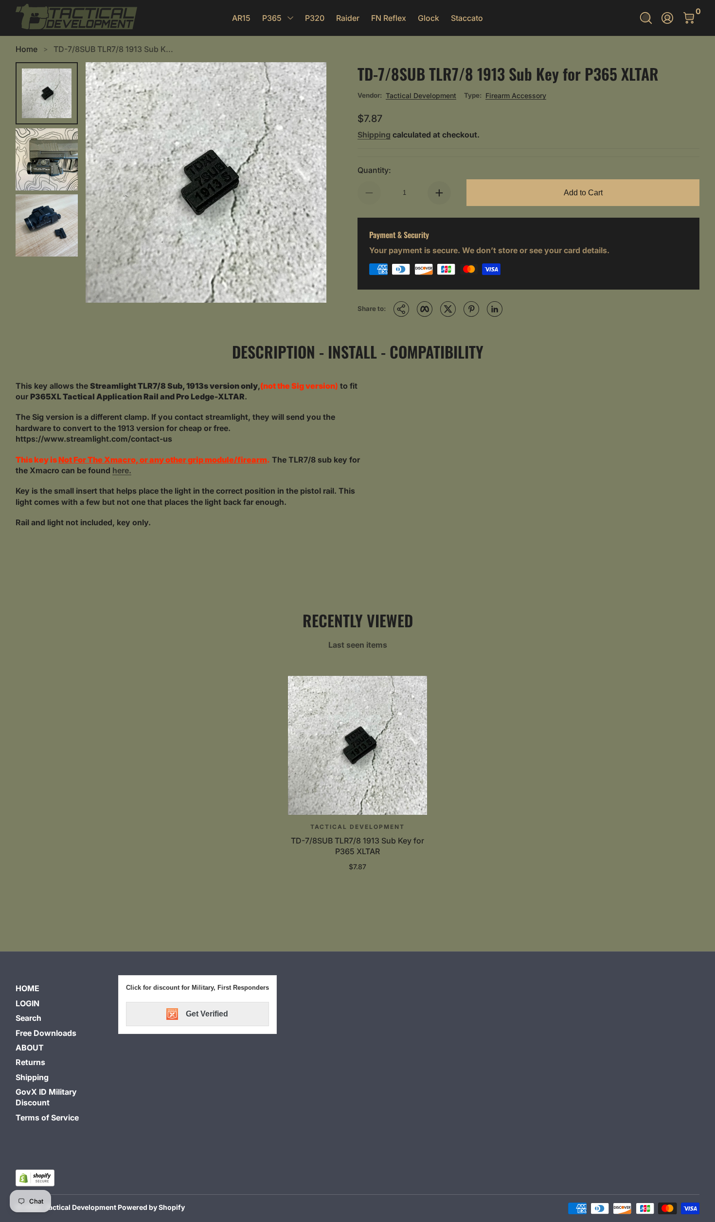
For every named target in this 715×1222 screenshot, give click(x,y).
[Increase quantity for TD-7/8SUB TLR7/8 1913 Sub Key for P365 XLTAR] (439, 193)
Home (26, 49)
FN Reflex (388, 18)
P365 (272, 18)
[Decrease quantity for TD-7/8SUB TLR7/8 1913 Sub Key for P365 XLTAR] (369, 193)
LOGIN (27, 1003)
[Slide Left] (105, 182)
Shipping (374, 134)
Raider (347, 18)
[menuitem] (63, 988)
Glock (428, 18)
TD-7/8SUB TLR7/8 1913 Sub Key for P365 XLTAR (357, 846)
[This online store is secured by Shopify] (35, 1178)
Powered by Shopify (151, 1207)
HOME (27, 988)
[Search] (646, 18)
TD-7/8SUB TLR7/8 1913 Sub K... (113, 49)
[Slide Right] (307, 182)
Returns (30, 1062)
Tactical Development (421, 95)
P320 (314, 18)
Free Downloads (46, 1033)
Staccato (467, 18)
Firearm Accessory (515, 95)
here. (121, 470)
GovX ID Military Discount (46, 1097)
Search (28, 1018)
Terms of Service (47, 1117)
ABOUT (30, 1047)
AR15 (241, 18)
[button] (646, 18)
